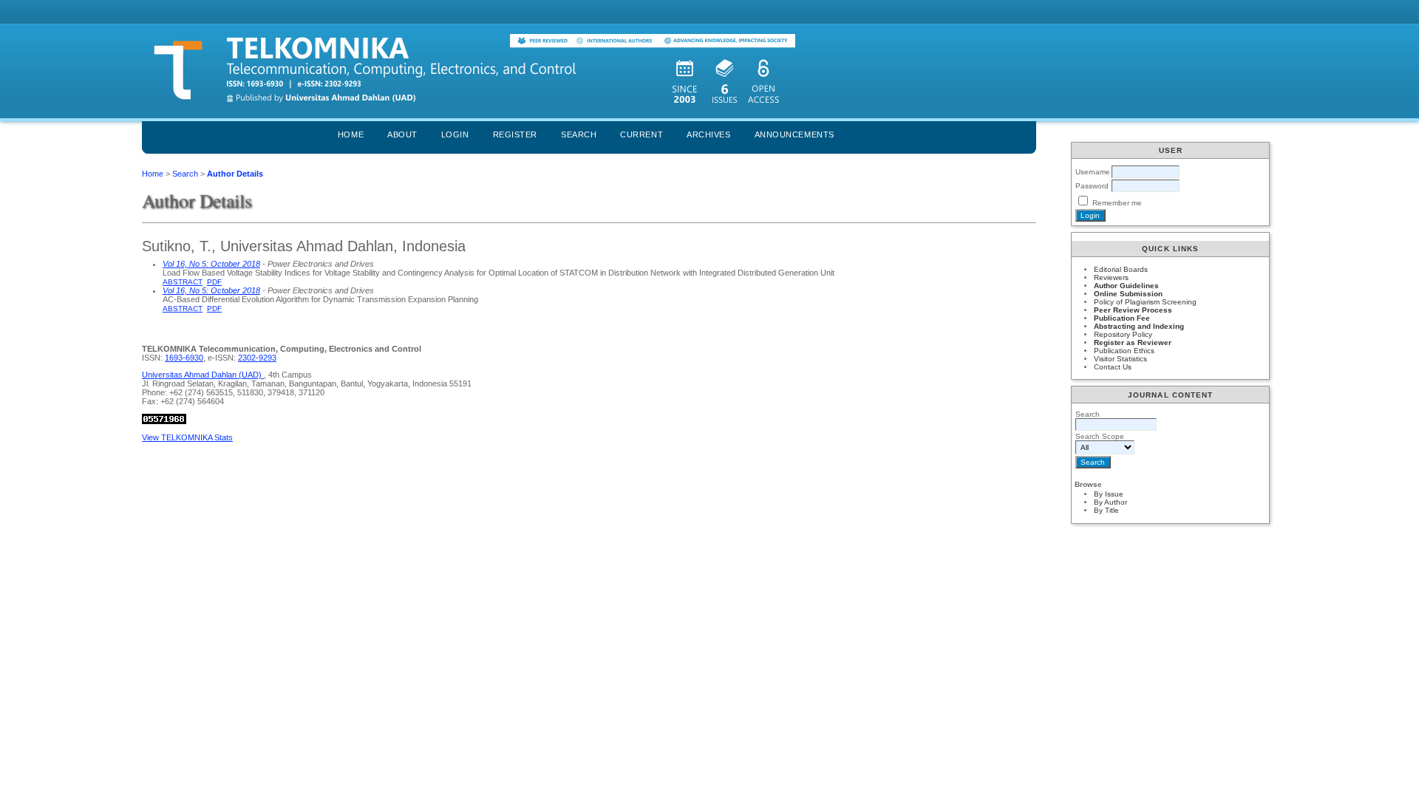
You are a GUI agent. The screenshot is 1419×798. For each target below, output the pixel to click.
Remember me (1117, 203)
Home (351, 134)
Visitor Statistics (1120, 359)
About (402, 134)
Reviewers (1111, 277)
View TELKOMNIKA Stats (187, 437)
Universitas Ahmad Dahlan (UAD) (203, 374)
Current (641, 134)
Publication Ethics (1124, 351)
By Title (1106, 510)
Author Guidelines (1126, 286)
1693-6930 (184, 357)
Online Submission (1128, 294)
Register (515, 134)
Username (1092, 172)
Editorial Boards (1121, 269)
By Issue (1108, 494)
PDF (214, 282)
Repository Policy (1123, 334)
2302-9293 (257, 357)
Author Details (235, 173)
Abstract (183, 282)
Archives (708, 134)
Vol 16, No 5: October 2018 (211, 263)
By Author (1110, 502)
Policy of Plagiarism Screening (1145, 302)
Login (455, 134)
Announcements (794, 134)
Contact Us (1113, 367)
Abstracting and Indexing (1139, 326)
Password (1092, 186)
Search (578, 134)
